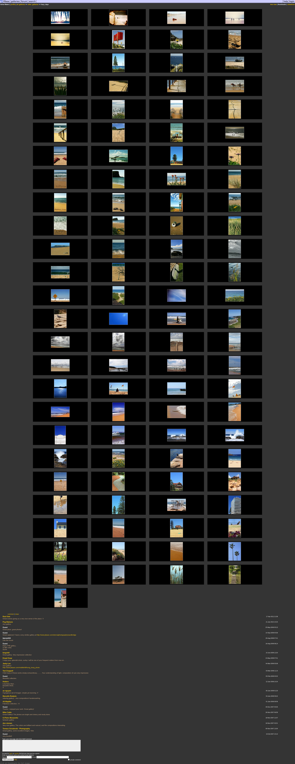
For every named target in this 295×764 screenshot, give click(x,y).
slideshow (291, 4)
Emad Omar (7, 658)
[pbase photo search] (32, 3)
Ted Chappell (8, 671)
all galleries (21, 4)
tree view (273, 4)
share (17, 614)
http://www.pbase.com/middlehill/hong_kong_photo (21, 667)
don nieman (7, 723)
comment (11, 614)
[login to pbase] (292, 3)
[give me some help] (286, 3)
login (10, 753)
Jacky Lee (7, 663)
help (15, 759)
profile (13, 4)
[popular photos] (159, 3)
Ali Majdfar (7, 701)
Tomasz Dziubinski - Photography (16, 729)
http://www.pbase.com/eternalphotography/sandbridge (56, 635)
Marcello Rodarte (9, 696)
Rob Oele (6, 616)
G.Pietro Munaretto (10, 718)
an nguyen (7, 691)
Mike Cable (7, 712)
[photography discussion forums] (24, 3)
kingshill (6, 653)
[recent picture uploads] (15, 3)
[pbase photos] (5, 3)
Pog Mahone (8, 622)
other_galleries (33, 4)
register (16, 753)
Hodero (6, 682)
